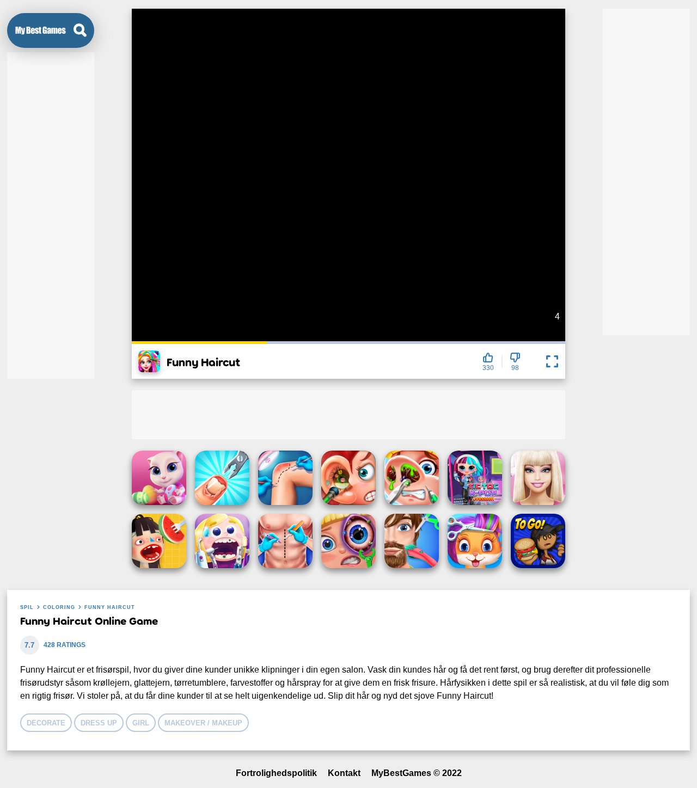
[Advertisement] (50, 215)
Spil (27, 607)
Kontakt (344, 773)
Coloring (59, 607)
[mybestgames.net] (40, 30)
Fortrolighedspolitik (276, 773)
